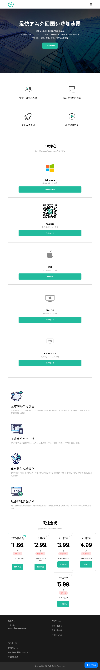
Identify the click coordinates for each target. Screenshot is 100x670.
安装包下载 (50, 233)
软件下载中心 (57, 626)
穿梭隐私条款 (13, 656)
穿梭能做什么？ (14, 648)
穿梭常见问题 (57, 634)
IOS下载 (50, 276)
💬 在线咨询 (91, 665)
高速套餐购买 (57, 630)
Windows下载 (50, 189)
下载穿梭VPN (50, 45)
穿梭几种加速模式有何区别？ (19, 652)
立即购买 (17, 567)
